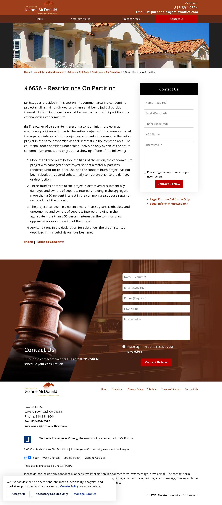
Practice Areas (131, 19)
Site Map (152, 389)
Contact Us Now (169, 184)
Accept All (18, 494)
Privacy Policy (135, 389)
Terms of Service (171, 389)
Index (28, 242)
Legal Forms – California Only (170, 199)
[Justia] (27, 439)
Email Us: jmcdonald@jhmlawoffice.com (167, 12)
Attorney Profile (80, 19)
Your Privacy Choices (46, 457)
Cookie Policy (71, 457)
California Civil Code (78, 72)
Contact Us (176, 19)
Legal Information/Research (49, 72)
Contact (191, 3)
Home (39, 19)
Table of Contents (50, 242)
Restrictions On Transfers (106, 72)
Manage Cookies (94, 457)
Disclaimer (118, 389)
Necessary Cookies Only (51, 494)
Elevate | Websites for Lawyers (172, 495)
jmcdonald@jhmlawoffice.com (45, 426)
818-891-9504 (186, 7)
